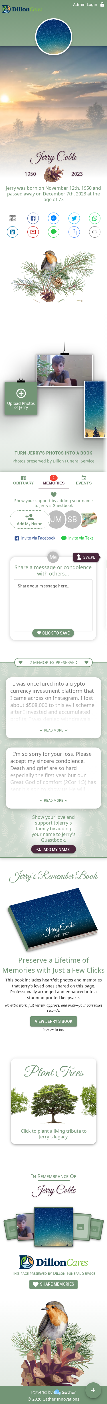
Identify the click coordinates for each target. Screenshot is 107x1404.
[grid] (53, 397)
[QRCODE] (12, 218)
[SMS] (53, 232)
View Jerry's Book (53, 1021)
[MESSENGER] (53, 218)
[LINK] (94, 232)
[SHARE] (74, 232)
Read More (53, 730)
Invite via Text (80, 538)
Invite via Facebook (37, 538)
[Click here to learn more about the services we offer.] (53, 1262)
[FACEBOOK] (33, 218)
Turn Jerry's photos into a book (53, 453)
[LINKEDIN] (12, 232)
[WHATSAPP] (94, 218)
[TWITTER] (74, 218)
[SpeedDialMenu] (93, 1390)
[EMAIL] (33, 232)
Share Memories (56, 1284)
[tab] (23, 480)
